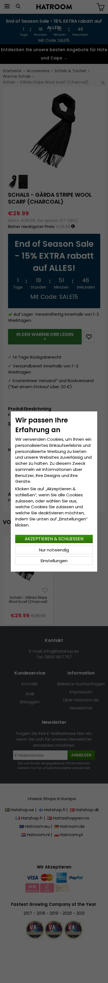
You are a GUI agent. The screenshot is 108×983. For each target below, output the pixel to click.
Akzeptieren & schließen (54, 539)
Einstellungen (54, 561)
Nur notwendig (54, 550)
